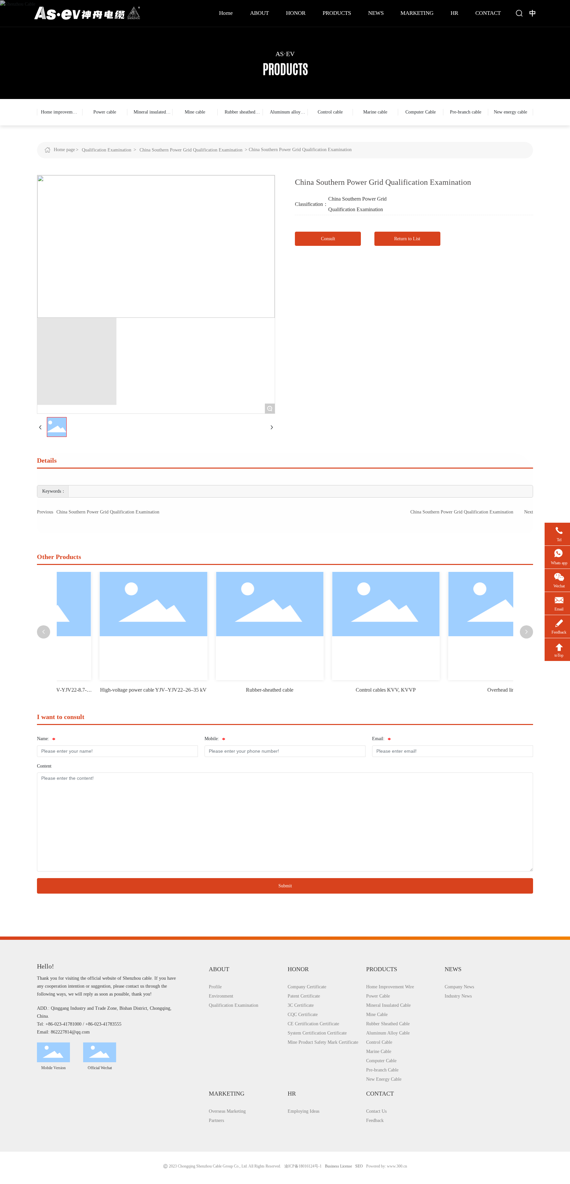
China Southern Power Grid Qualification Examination (191, 150)
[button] (43, 632)
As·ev (285, 53)
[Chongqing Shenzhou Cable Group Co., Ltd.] (87, 13)
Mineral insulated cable (150, 117)
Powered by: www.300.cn (386, 1166)
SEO (359, 1166)
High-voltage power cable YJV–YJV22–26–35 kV (113, 690)
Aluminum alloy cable (285, 117)
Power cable (104, 112)
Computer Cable (420, 112)
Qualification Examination (106, 150)
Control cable (330, 112)
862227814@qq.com (70, 1032)
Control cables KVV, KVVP (346, 690)
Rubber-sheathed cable (229, 690)
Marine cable (375, 112)
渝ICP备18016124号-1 (303, 1166)
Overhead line (461, 690)
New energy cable (510, 112)
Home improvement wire (59, 117)
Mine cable (195, 112)
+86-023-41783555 (103, 1024)
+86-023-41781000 (63, 1024)
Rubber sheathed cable (240, 117)
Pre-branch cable (465, 112)
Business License (338, 1166)
